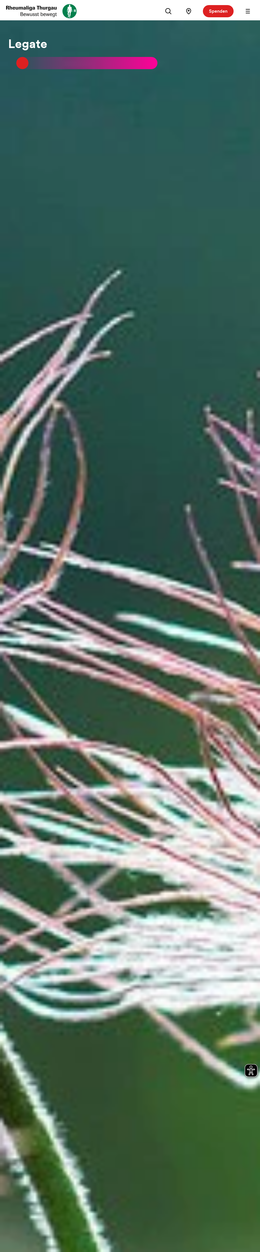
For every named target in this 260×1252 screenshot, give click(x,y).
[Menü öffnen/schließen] (248, 11)
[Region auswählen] (189, 11)
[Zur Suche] (168, 11)
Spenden (218, 11)
